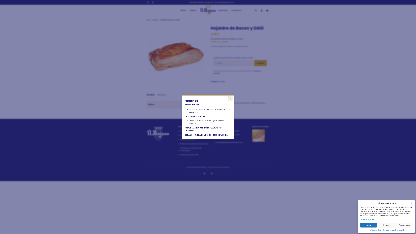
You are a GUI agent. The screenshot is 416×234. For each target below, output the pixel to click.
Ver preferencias (404, 225)
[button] (412, 203)
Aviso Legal (400, 230)
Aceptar (368, 225)
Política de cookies (375, 230)
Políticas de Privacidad (389, 230)
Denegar (386, 225)
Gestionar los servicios (368, 219)
